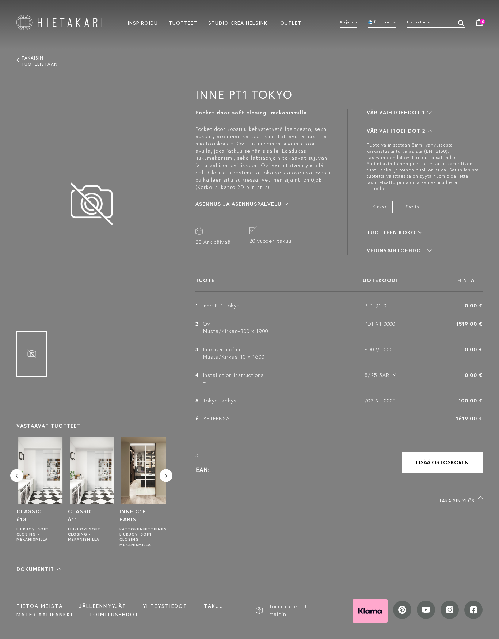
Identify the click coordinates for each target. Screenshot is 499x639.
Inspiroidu (142, 23)
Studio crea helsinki (238, 23)
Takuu (214, 606)
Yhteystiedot (165, 606)
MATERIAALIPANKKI (44, 614)
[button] (38, 569)
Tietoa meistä (39, 606)
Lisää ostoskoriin (442, 462)
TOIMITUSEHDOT (114, 614)
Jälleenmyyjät (102, 606)
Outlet (290, 23)
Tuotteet (183, 23)
